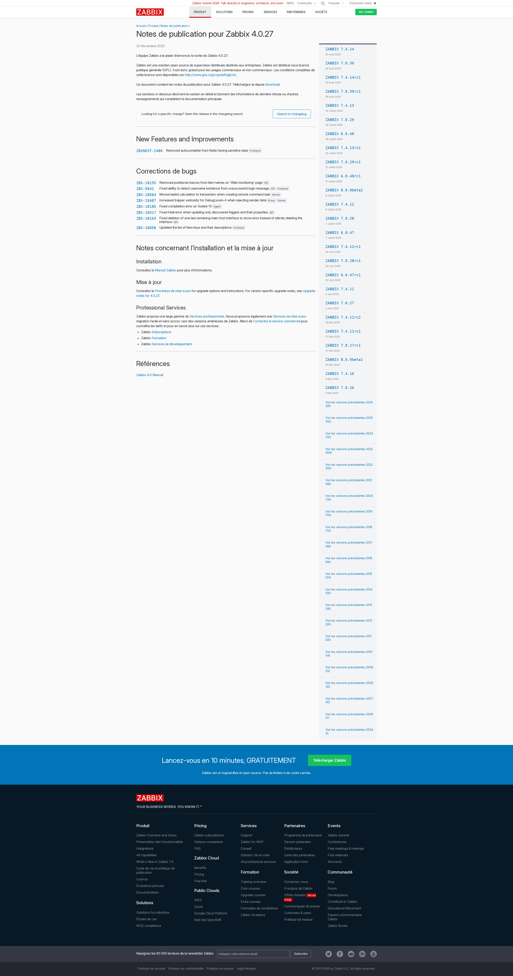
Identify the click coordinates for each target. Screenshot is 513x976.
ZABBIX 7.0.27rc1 (343, 345)
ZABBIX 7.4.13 (339, 105)
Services (249, 825)
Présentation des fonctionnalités (159, 842)
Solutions (144, 902)
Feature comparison (208, 842)
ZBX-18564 (146, 195)
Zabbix (150, 12)
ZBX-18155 (146, 183)
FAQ (197, 848)
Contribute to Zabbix (342, 902)
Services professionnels (207, 316)
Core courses (250, 888)
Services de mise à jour (289, 316)
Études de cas (146, 919)
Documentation (147, 892)
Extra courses (251, 902)
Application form (296, 862)
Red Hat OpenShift (207, 920)
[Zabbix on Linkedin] (362, 954)
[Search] (323, 3)
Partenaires (294, 825)
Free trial (200, 881)
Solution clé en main (255, 855)
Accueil (141, 25)
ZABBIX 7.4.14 (339, 49)
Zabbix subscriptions (209, 835)
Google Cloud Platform (210, 913)
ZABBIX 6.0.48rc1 (343, 176)
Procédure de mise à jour (173, 291)
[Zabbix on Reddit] (351, 954)
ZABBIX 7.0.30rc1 (343, 91)
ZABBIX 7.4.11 (339, 289)
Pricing (200, 825)
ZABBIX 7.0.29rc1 (343, 162)
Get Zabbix (366, 11)
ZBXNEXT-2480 (149, 151)
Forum (332, 888)
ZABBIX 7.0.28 (339, 218)
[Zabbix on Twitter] (328, 954)
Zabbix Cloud (206, 858)
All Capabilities (146, 855)
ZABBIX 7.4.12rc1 (343, 247)
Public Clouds (206, 890)
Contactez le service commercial (276, 321)
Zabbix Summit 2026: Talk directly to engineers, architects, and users (238, 3)
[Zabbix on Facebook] (340, 954)
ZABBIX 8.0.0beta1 (344, 359)
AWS (198, 900)
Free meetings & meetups (346, 848)
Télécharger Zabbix (329, 760)
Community (304, 3)
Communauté (340, 872)
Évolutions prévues (150, 886)
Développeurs (338, 895)
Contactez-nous (296, 882)
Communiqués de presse (302, 906)
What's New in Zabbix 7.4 (155, 862)
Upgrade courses (253, 895)
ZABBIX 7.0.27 (339, 303)
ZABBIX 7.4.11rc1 (343, 331)
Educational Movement (344, 908)
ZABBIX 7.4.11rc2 (343, 317)
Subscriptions (161, 332)
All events (335, 862)
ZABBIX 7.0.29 (339, 120)
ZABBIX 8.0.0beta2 (344, 190)
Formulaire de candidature (259, 908)
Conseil (246, 848)
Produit (153, 25)
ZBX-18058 (146, 228)
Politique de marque (298, 919)
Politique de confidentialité (186, 968)
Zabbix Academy (253, 915)
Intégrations (144, 848)
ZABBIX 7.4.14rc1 (343, 77)
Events (334, 825)
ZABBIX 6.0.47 (339, 232)
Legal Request (246, 968)
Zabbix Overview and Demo (156, 835)
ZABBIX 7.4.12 (339, 204)
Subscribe (301, 953)
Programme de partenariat (303, 835)
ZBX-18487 (146, 200)
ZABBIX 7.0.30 (339, 63)
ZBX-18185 (146, 206)
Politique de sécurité (151, 968)
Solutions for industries (152, 912)
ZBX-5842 (145, 189)
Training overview (253, 882)
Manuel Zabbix (165, 270)
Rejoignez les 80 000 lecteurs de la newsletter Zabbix (174, 953)
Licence (142, 879)
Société (291, 872)
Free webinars (338, 855)
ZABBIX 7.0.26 (339, 388)
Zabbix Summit (338, 835)
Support (246, 835)
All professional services (258, 862)
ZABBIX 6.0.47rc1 (343, 275)
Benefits (200, 868)
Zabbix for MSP (252, 842)
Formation (159, 338)
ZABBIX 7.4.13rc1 (343, 148)
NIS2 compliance (148, 926)
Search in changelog (292, 114)
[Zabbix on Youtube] (373, 954)
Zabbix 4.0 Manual (149, 375)
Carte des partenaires (299, 855)
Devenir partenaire (297, 842)
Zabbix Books (338, 926)
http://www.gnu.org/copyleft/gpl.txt (210, 75)
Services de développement (172, 344)
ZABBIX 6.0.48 (339, 134)
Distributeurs (293, 848)
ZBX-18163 (146, 218)
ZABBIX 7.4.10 (339, 373)
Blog (331, 882)
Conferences (337, 842)
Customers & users (297, 913)
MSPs (290, 3)
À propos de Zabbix (298, 888)
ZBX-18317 (146, 212)
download (272, 84)
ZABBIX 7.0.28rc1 (343, 261)
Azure (198, 907)
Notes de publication (174, 25)
